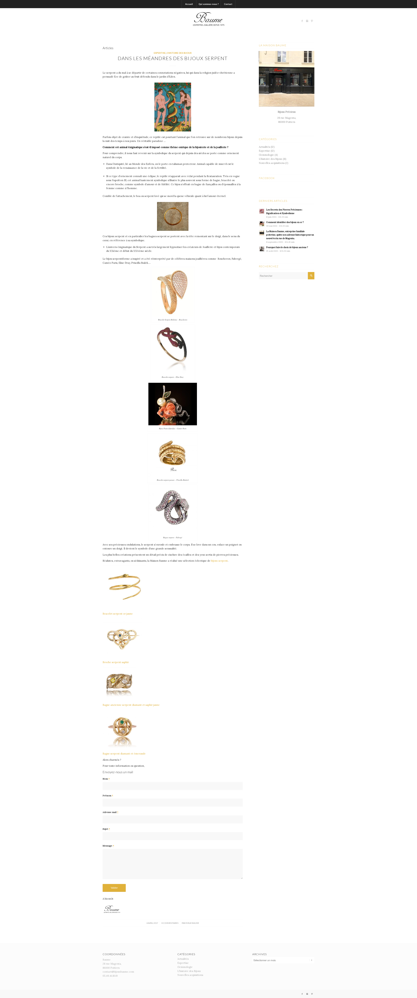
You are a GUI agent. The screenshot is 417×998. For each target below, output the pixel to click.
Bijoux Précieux (287, 111)
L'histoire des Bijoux (179, 53)
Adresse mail (110, 812)
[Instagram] (307, 21)
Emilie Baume (192, 923)
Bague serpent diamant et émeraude (124, 753)
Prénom (108, 795)
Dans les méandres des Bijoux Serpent (173, 58)
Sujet (106, 828)
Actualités (264, 146)
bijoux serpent (219, 560)
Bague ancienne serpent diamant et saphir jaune (131, 704)
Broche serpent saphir (116, 662)
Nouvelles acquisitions (272, 163)
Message (108, 845)
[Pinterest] (311, 21)
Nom (106, 778)
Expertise (160, 53)
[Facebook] (302, 21)
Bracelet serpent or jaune (118, 613)
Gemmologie (266, 154)
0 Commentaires (169, 923)
